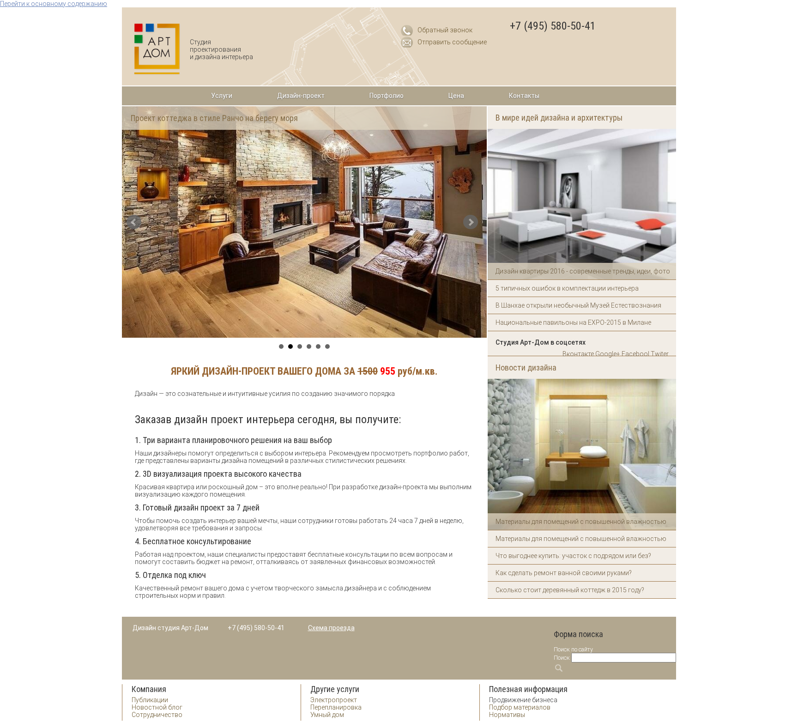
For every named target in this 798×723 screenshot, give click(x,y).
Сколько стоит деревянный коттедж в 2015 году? (570, 590)
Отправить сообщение (452, 42)
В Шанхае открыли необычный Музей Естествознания (578, 305)
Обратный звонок (444, 30)
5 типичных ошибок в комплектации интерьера (567, 288)
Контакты (524, 95)
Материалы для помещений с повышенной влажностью (581, 521)
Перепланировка (336, 707)
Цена (456, 95)
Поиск (562, 657)
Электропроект (333, 700)
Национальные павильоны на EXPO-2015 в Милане (573, 322)
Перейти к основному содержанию (53, 3)
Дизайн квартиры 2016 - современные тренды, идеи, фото (583, 271)
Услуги (221, 95)
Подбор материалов (519, 707)
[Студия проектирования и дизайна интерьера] (157, 49)
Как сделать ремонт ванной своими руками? (564, 573)
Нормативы (507, 714)
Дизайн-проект (301, 95)
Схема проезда (331, 628)
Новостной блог (157, 707)
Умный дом (327, 714)
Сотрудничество (157, 714)
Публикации (150, 700)
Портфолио (386, 95)
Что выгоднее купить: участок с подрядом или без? (573, 555)
